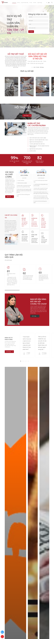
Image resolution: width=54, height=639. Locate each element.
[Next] (46, 87)
